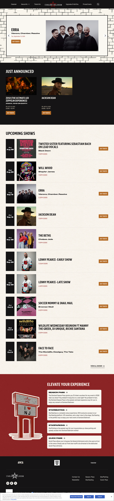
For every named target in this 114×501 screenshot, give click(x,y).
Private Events (87, 4)
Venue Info (24, 4)
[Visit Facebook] (11, 483)
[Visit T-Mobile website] (57, 462)
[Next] (105, 35)
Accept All (100, 496)
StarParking (104, 477)
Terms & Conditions (61, 492)
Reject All (89, 496)
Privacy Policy (50, 492)
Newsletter (75, 480)
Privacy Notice (13, 499)
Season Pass (89, 477)
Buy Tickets (15, 41)
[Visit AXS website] (20, 462)
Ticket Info (37, 4)
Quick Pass (104, 480)
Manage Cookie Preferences (76, 496)
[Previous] (9, 35)
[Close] (111, 496)
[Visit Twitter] (15, 483)
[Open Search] (98, 4)
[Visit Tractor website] (93, 462)
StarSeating (89, 480)
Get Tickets (103, 329)
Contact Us (76, 477)
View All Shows (96, 366)
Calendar (14, 4)
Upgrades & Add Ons (72, 4)
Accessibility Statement (73, 492)
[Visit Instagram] (7, 483)
